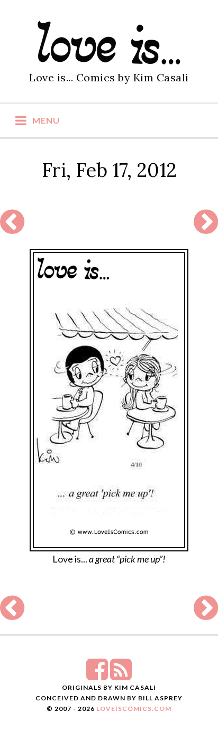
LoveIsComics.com (133, 708)
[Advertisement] (107, 222)
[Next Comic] (206, 228)
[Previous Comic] (12, 228)
